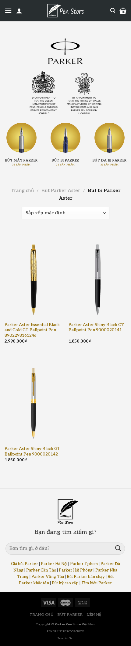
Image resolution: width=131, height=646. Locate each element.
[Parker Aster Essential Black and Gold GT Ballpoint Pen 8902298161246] (33, 275)
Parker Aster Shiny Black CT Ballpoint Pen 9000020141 (96, 327)
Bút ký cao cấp (65, 583)
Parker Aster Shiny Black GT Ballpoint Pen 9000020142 (32, 451)
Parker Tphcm (84, 563)
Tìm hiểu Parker (96, 583)
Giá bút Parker (24, 563)
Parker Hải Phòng (76, 570)
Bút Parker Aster (60, 191)
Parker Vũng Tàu (47, 576)
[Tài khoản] (19, 10)
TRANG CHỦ (42, 614)
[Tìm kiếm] (112, 10)
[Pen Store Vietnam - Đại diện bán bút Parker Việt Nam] (65, 51)
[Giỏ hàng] (122, 10)
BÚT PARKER (70, 614)
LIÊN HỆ (94, 614)
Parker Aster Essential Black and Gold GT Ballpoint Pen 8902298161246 (32, 330)
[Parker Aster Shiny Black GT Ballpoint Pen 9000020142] (33, 399)
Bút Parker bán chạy (86, 576)
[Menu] (8, 10)
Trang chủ (22, 191)
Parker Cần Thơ (41, 570)
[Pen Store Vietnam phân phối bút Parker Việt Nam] (65, 10)
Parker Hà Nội (54, 563)
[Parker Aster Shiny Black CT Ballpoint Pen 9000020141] (97, 275)
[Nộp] (118, 548)
